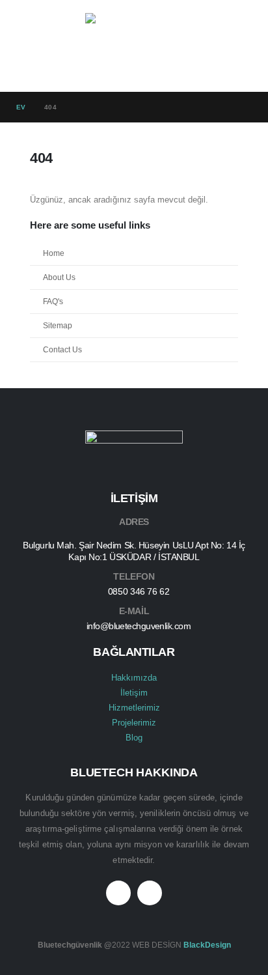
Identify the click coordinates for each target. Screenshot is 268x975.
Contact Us (62, 349)
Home (53, 253)
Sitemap (57, 325)
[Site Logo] (134, 46)
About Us (59, 277)
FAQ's (53, 301)
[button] (28, 46)
